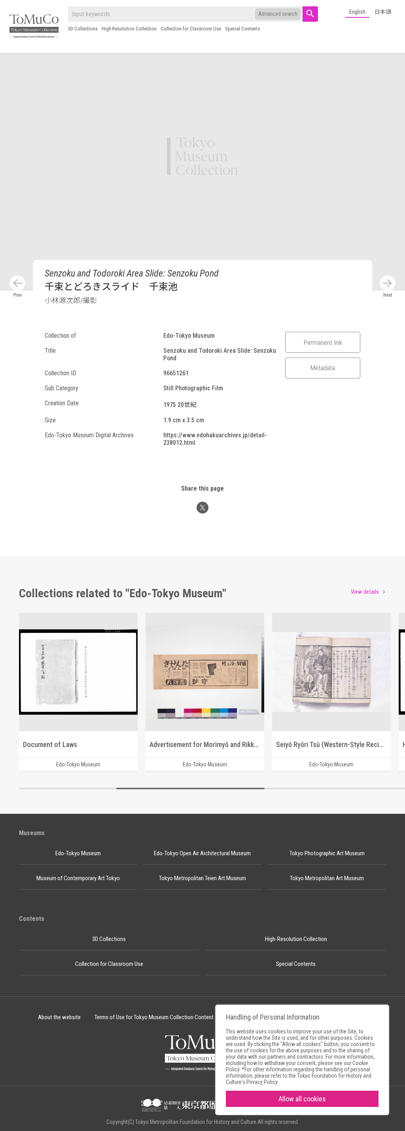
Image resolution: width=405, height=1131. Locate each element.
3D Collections (83, 29)
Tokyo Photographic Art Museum (327, 853)
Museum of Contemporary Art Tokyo (78, 878)
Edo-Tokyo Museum (78, 853)
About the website (59, 1017)
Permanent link (323, 342)
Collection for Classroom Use (191, 29)
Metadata (322, 368)
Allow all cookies (302, 1099)
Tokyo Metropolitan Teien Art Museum (202, 878)
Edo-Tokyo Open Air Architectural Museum (202, 853)
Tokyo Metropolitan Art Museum (327, 878)
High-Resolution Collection (129, 29)
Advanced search (277, 13)
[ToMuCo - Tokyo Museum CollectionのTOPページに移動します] (34, 26)
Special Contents (242, 29)
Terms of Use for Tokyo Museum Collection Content (154, 1017)
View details (365, 591)
